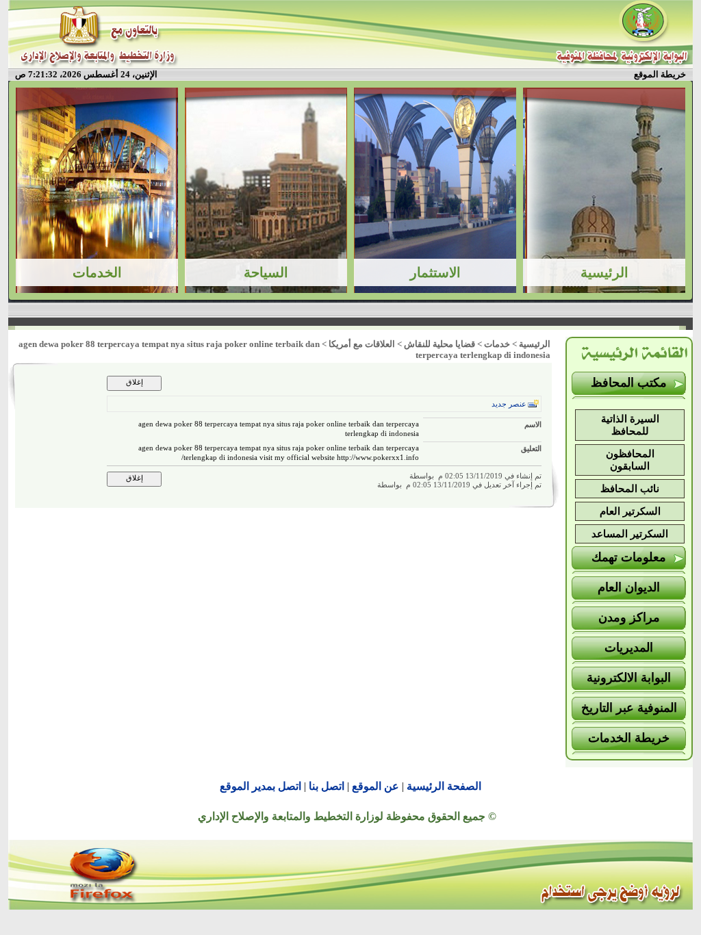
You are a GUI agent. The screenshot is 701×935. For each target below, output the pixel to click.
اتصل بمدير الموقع (260, 786)
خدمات (497, 344)
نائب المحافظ (629, 488)
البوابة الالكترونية (629, 677)
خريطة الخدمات (629, 738)
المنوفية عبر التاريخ (629, 708)
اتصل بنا (326, 786)
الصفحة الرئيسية (444, 786)
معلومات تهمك (628, 557)
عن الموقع (375, 786)
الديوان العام (629, 587)
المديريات (628, 647)
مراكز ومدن (629, 617)
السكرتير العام (630, 511)
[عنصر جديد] (533, 403)
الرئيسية (534, 344)
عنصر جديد (509, 404)
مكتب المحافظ (629, 382)
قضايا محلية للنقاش (439, 344)
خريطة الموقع (660, 74)
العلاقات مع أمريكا (362, 344)
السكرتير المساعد (629, 533)
